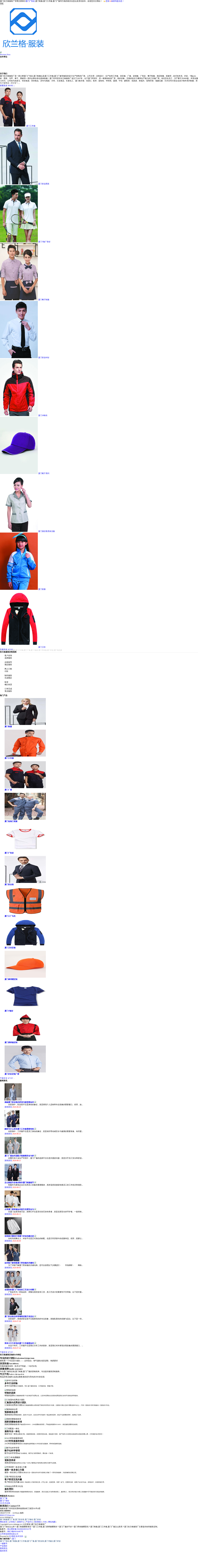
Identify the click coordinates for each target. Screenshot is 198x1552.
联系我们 (38, 1522)
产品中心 (29, 1522)
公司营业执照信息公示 (9, 1534)
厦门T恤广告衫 (44, 242)
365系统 (12, 1536)
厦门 (14, 1539)
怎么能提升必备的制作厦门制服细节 (19, 1182)
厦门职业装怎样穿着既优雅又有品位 (19, 1316)
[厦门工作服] (13, 126)
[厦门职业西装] (19, 184)
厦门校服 (42, 589)
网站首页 (3, 1522)
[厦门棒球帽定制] (99, 964)
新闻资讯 (8, 1107)
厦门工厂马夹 (10, 916)
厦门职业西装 (43, 184)
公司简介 (12, 1522)
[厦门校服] (19, 589)
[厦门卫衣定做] (99, 933)
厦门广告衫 (30, 1)
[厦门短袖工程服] (99, 806)
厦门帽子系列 (43, 473)
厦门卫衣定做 (10, 948)
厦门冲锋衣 (42, 415)
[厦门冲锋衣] (19, 415)
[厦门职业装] (99, 869)
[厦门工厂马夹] (99, 901)
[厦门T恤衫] (99, 996)
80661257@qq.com (7, 1515)
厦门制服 (8, 726)
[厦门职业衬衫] (19, 357)
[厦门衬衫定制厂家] (99, 1059)
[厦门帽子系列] (19, 473)
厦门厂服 (8, 790)
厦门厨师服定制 (11, 1042)
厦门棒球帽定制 (11, 979)
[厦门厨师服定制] (99, 1027)
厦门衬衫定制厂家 (12, 1074)
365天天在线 (5, 1503)
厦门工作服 (30, 126)
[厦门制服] (99, 711)
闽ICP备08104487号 (15, 1531)
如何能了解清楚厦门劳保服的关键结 (19, 1263)
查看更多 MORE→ (7, 86)
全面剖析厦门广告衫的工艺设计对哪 (19, 1290)
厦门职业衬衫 (43, 357)
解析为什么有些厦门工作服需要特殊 (19, 1129)
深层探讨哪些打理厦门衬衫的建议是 (19, 1236)
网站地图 (52, 1522)
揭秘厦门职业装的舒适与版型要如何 (19, 1102)
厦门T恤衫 (9, 1011)
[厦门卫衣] (19, 647)
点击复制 (26, 1524)
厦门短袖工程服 (11, 821)
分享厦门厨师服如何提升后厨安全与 (19, 1209)
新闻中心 (21, 1522)
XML (45, 1522)
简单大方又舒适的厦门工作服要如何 (19, 1343)
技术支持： (20, 1536)
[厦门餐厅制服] (19, 300)
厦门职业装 (9, 884)
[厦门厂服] (99, 775)
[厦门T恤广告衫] (19, 242)
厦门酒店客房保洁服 (46, 531)
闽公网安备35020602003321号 (19, 1529)
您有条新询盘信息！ (115, 1)
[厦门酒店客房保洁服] (19, 531)
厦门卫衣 (42, 647)
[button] (3, 55)
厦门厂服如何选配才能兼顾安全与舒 (19, 1156)
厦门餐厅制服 (43, 300)
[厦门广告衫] (99, 838)
